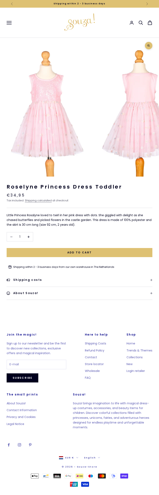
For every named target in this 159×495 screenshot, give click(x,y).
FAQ (88, 378)
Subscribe (22, 378)
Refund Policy (94, 350)
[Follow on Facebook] (9, 445)
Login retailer (135, 371)
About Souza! (16, 403)
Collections (134, 357)
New (129, 364)
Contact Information (22, 410)
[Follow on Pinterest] (30, 445)
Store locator (94, 364)
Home (130, 343)
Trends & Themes (139, 350)
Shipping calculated (38, 200)
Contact (91, 357)
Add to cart (79, 252)
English (90, 457)
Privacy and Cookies (21, 417)
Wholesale (92, 371)
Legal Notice (15, 424)
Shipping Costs (95, 343)
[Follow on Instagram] (19, 445)
